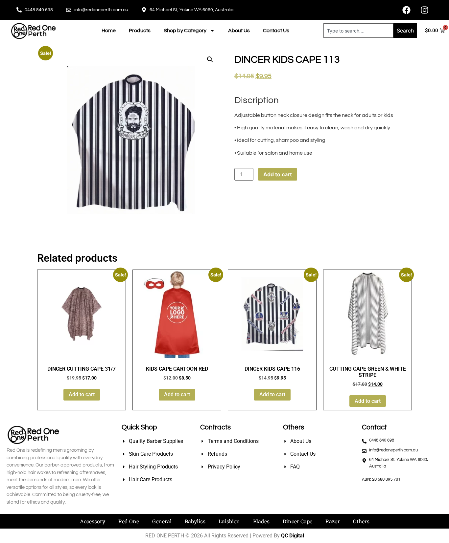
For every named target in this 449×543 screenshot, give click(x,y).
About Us (239, 30)
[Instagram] (424, 10)
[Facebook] (406, 10)
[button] (210, 59)
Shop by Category (185, 30)
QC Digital (292, 535)
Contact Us (276, 30)
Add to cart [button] (82, 394)
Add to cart (277, 174)
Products (140, 30)
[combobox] (358, 30)
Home (109, 30)
